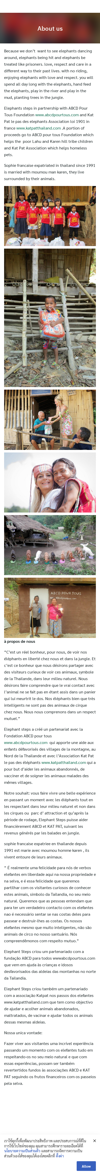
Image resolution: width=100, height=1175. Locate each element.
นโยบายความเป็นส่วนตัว (22, 1150)
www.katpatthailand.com (38, 128)
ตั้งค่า (60, 1156)
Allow (86, 1166)
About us (50, 28)
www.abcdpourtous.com (57, 114)
